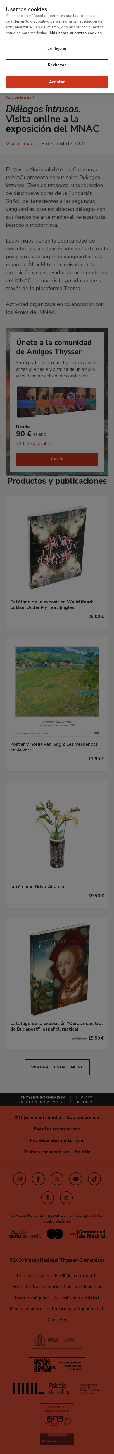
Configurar (56, 48)
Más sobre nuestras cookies (76, 33)
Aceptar (57, 82)
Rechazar (57, 65)
